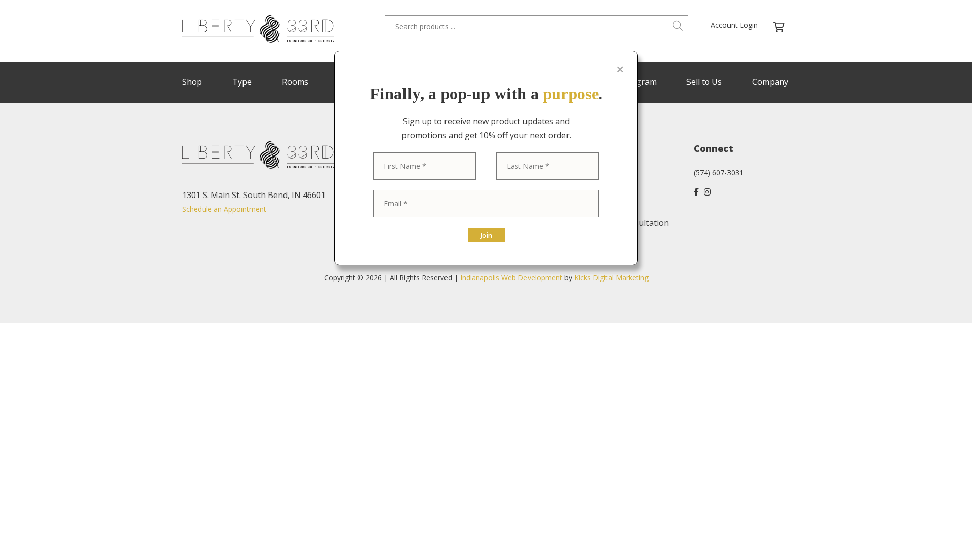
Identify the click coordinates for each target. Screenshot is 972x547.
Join (486, 235)
